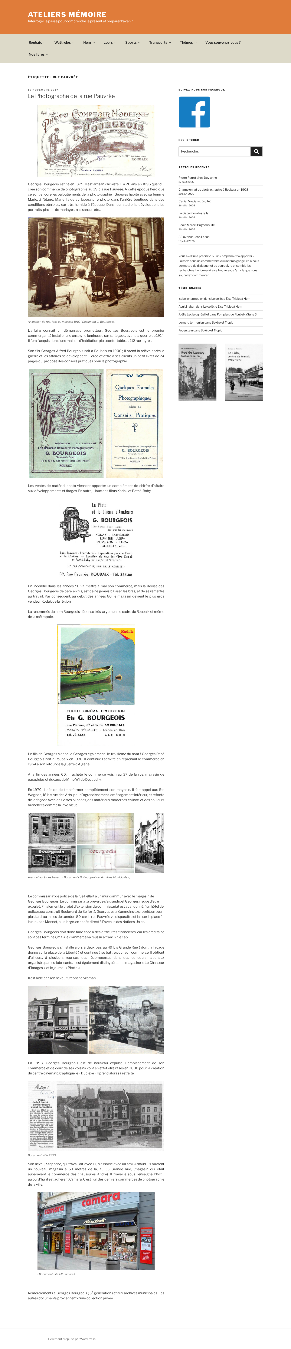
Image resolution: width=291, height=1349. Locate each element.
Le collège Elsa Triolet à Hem (230, 298)
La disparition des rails (193, 213)
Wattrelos (62, 42)
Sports (131, 42)
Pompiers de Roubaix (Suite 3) (237, 314)
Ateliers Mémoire (67, 14)
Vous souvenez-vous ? (223, 42)
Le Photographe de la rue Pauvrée (71, 96)
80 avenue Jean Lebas (194, 237)
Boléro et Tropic (222, 322)
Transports (158, 42)
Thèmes (186, 42)
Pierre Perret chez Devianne (198, 177)
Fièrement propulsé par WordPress (71, 1339)
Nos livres (37, 54)
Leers (108, 42)
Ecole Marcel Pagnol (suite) (197, 225)
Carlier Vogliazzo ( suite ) (195, 201)
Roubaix (35, 42)
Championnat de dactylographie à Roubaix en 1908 (213, 189)
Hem (87, 42)
